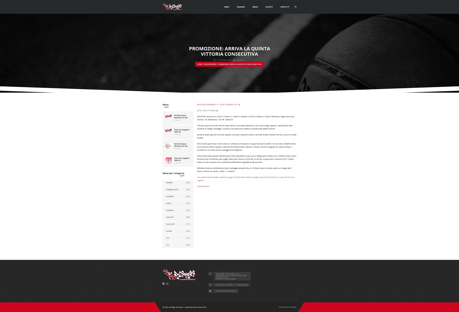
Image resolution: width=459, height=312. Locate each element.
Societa (178, 231)
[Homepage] (172, 6)
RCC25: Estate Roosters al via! (181, 145)
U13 (178, 238)
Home (199, 64)
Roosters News (210, 64)
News (226, 7)
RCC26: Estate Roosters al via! (181, 116)
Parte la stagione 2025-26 (181, 131)
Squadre (241, 7)
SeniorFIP (178, 217)
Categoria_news (178, 189)
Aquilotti (178, 182)
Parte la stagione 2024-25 (181, 159)
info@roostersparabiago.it (226, 291)
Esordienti (178, 196)
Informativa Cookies (287, 307)
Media (255, 7)
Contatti (284, 7)
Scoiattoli (178, 210)
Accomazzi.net (200, 307)
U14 (178, 245)
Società (269, 7)
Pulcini (178, 203)
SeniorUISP (178, 224)
